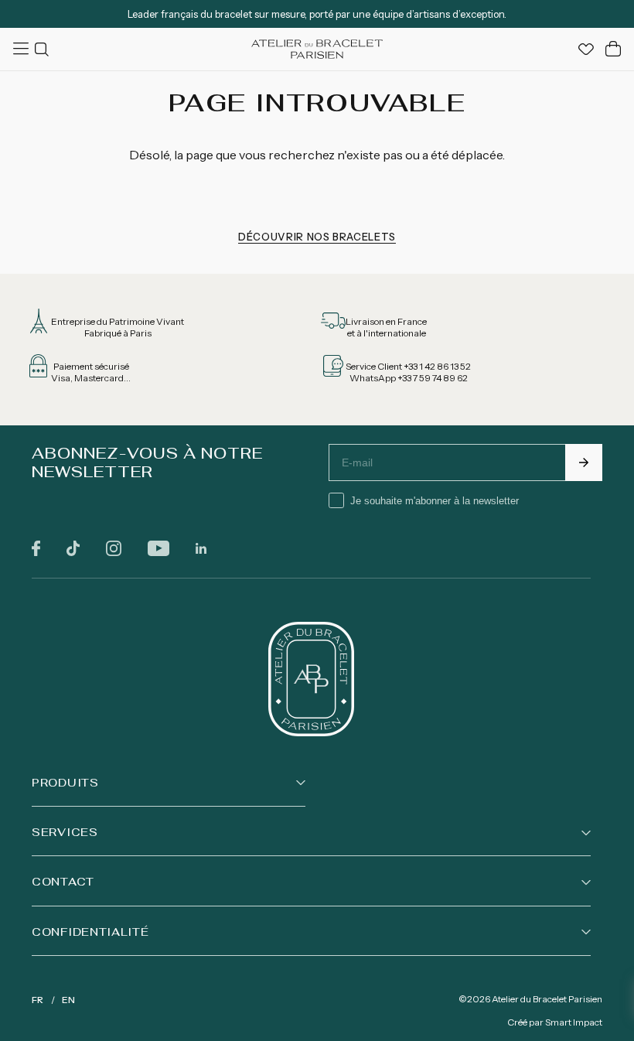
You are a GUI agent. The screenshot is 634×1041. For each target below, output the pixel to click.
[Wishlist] (586, 49)
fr (37, 999)
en (68, 999)
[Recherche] (44, 49)
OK (583, 462)
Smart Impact (573, 1022)
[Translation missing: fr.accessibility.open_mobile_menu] (22, 48)
